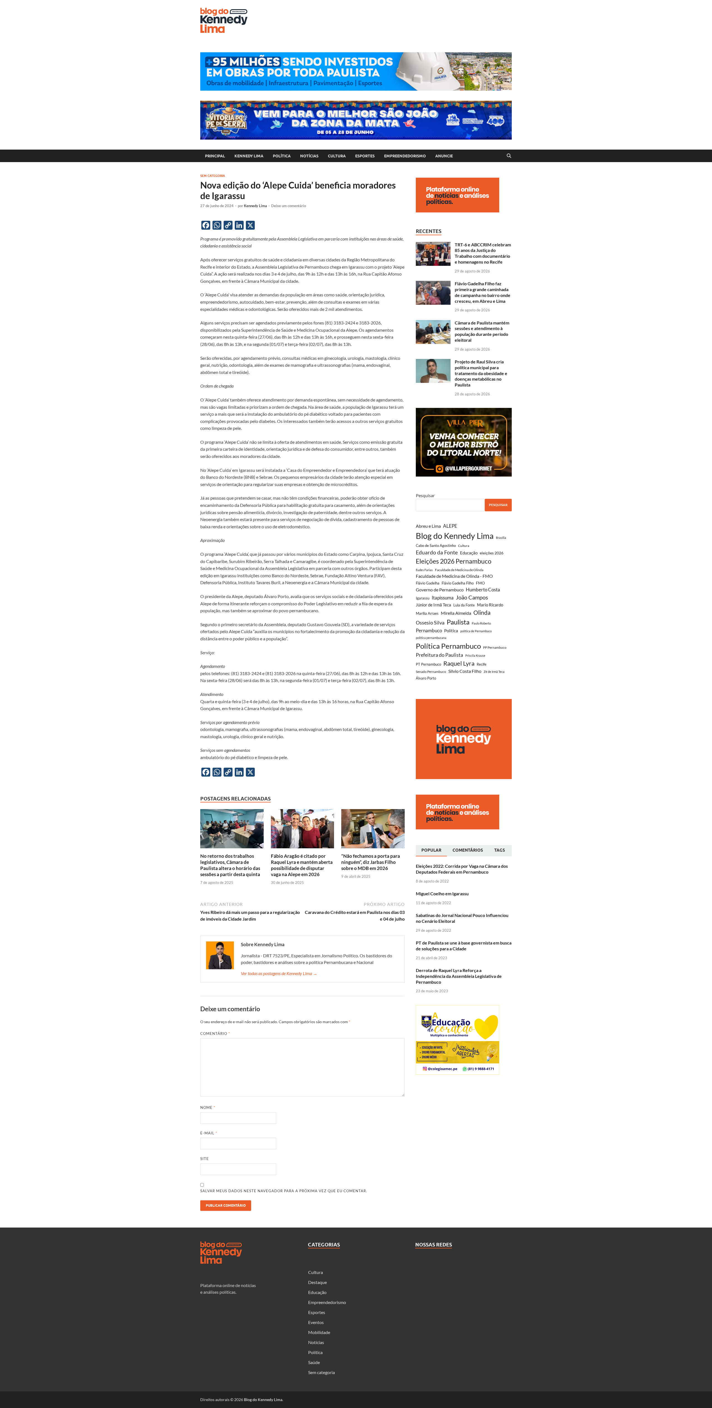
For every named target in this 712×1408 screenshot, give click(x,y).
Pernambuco (429, 630)
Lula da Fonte (464, 605)
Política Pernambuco (448, 645)
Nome (207, 1107)
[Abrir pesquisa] (509, 156)
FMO (480, 583)
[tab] (431, 851)
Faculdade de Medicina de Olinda (459, 570)
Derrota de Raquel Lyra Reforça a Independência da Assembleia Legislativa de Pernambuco (459, 976)
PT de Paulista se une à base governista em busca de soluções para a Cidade (463, 945)
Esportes (365, 156)
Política (282, 156)
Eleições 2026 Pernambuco (453, 561)
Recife (481, 664)
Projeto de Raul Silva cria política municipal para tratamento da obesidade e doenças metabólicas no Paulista (481, 373)
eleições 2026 (491, 553)
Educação (469, 552)
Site (204, 1158)
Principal (215, 156)
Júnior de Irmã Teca (433, 604)
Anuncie (444, 156)
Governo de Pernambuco (440, 589)
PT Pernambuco (428, 664)
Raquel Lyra (458, 663)
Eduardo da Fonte (437, 552)
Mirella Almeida (456, 613)
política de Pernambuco (476, 631)
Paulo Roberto (481, 623)
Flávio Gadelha (427, 583)
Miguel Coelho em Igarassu (442, 893)
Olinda (482, 612)
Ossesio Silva (430, 623)
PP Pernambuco (494, 647)
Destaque (317, 1282)
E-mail (208, 1133)
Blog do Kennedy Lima (455, 536)
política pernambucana (431, 637)
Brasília (501, 537)
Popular (431, 850)
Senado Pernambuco (431, 672)
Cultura (337, 156)
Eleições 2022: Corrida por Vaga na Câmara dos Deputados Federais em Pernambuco (462, 868)
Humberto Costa (483, 590)
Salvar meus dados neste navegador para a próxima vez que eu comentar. (283, 1191)
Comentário (215, 1033)
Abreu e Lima (428, 526)
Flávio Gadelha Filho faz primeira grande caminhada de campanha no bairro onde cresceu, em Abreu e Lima (482, 292)
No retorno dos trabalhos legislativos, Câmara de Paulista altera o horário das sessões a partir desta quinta (230, 865)
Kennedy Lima (248, 156)
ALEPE (450, 526)
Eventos (316, 1322)
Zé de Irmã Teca (494, 671)
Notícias (309, 156)
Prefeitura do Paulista (439, 655)
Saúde (314, 1362)
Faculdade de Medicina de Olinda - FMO (454, 576)
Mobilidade (319, 1332)
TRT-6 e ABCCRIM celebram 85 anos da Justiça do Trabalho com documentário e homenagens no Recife (483, 253)
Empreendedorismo (405, 156)
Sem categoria (212, 176)
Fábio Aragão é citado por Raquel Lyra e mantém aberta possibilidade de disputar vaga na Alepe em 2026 (302, 865)
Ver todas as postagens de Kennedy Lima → (279, 973)
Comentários (468, 850)
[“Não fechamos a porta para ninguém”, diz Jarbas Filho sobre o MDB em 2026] (373, 830)
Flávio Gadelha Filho (458, 583)
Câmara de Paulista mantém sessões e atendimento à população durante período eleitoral (482, 331)
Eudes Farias (424, 570)
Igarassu (422, 598)
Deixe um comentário (288, 206)
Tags (499, 850)
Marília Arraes (427, 613)
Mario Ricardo (490, 604)
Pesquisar (425, 495)
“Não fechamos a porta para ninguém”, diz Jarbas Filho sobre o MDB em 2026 (370, 862)
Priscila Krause (475, 655)
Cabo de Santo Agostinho (436, 545)
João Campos (472, 597)
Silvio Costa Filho (464, 671)
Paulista (458, 622)
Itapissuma (443, 598)
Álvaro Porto (426, 678)
